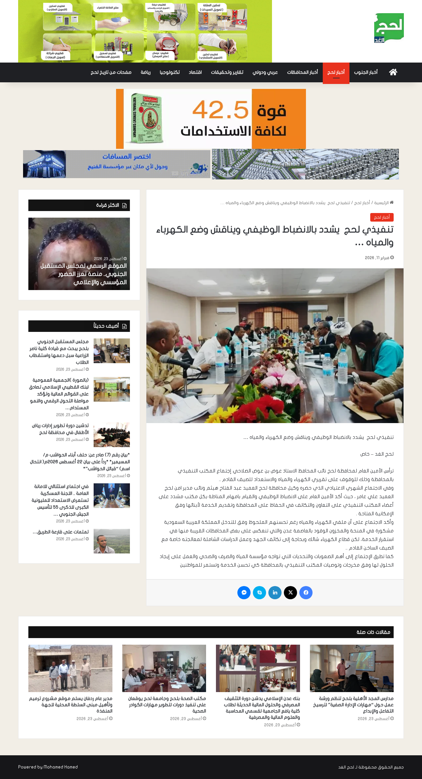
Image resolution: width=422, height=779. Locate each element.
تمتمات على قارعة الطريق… (61, 531)
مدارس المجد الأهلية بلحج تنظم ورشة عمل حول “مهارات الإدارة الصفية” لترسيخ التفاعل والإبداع (353, 704)
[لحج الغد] (389, 28)
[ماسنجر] (244, 592)
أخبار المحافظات (302, 72)
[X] (290, 592)
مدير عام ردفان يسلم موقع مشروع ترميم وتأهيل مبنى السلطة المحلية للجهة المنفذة (70, 704)
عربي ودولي (265, 72)
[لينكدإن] (275, 592)
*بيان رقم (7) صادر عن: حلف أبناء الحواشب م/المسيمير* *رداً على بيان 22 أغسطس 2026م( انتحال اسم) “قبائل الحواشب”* (80, 461)
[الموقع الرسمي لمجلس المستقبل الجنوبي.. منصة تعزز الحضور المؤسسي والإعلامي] (79, 254)
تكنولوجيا (170, 72)
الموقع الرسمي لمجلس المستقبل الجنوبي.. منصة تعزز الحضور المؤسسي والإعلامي (84, 274)
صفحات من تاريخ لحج (111, 72)
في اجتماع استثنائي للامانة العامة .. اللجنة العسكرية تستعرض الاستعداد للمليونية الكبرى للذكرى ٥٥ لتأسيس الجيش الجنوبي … (60, 500)
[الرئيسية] (393, 72)
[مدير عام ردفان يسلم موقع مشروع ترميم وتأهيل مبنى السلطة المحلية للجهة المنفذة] (70, 668)
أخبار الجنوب (366, 72)
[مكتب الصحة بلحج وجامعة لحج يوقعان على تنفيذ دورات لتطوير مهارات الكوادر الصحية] (164, 668)
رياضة (146, 72)
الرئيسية (382, 203)
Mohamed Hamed (61, 767)
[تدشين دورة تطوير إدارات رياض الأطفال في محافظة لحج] (112, 434)
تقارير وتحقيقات (227, 72)
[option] (79, 254)
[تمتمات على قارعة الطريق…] (112, 541)
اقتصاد (195, 72)
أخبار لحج (336, 72)
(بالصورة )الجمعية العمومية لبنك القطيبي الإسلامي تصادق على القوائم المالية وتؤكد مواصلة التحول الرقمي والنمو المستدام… (59, 394)
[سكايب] (259, 592)
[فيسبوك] (306, 592)
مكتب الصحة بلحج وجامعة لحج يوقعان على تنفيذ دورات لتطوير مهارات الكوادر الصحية (167, 704)
